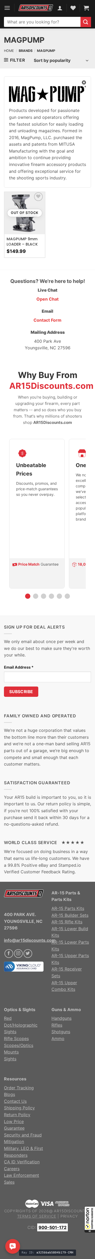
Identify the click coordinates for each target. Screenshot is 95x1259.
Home (9, 51)
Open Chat (47, 299)
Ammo (57, 1038)
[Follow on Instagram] (18, 953)
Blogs (9, 1094)
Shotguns (60, 1031)
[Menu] (7, 7)
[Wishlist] (38, 196)
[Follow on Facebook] (8, 953)
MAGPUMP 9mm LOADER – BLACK (22, 241)
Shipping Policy (19, 1107)
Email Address (19, 667)
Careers (12, 1168)
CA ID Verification (22, 1161)
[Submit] (85, 22)
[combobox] (42, 22)
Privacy (69, 1216)
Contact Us (15, 1101)
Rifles (56, 1025)
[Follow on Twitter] (27, 953)
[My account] (60, 8)
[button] (89, 1219)
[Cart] (86, 8)
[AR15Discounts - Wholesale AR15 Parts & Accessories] (35, 7)
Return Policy (17, 1114)
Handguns (61, 1018)
